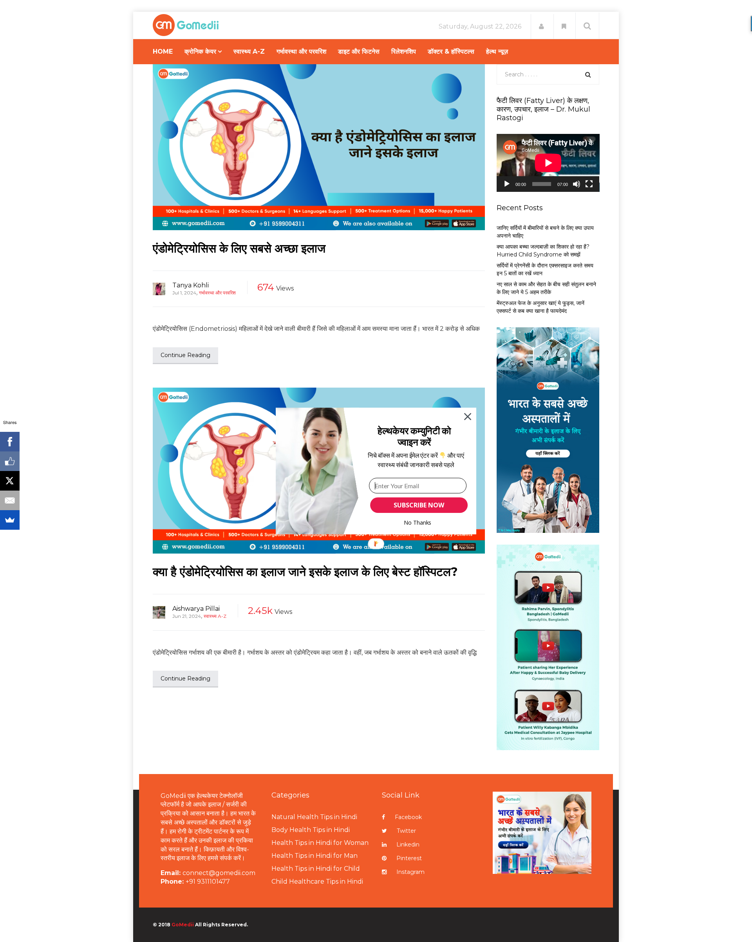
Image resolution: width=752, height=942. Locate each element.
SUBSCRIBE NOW (419, 505)
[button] (414, 436)
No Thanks (418, 522)
